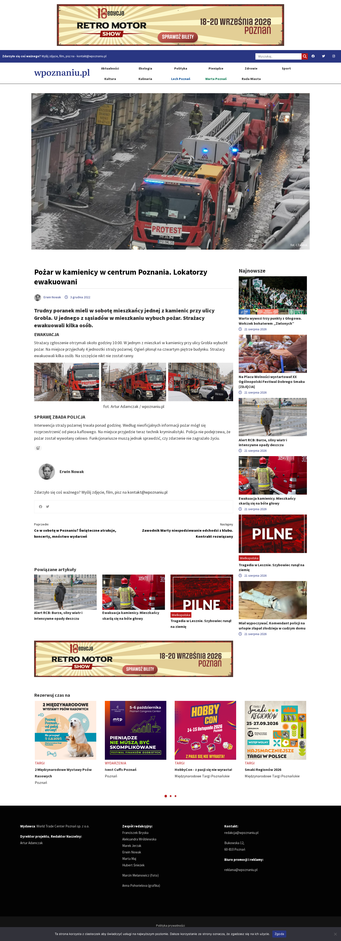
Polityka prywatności (170, 925)
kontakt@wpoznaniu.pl (91, 56)
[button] (165, 796)
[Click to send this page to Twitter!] (47, 507)
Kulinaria (145, 79)
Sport (286, 68)
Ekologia (145, 68)
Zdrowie (251, 68)
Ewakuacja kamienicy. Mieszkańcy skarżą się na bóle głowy (267, 500)
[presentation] (38, 749)
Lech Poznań (180, 79)
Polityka (180, 68)
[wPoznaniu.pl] (62, 73)
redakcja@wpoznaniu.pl (241, 832)
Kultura (110, 79)
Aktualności (110, 68)
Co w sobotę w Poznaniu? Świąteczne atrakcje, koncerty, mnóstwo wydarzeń (75, 530)
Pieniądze (216, 68)
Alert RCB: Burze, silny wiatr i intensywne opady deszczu (263, 442)
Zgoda (279, 934)
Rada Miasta (251, 79)
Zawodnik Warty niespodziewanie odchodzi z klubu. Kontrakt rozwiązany (187, 530)
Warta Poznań (216, 79)
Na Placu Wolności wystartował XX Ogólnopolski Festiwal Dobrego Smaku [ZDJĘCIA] (272, 381)
